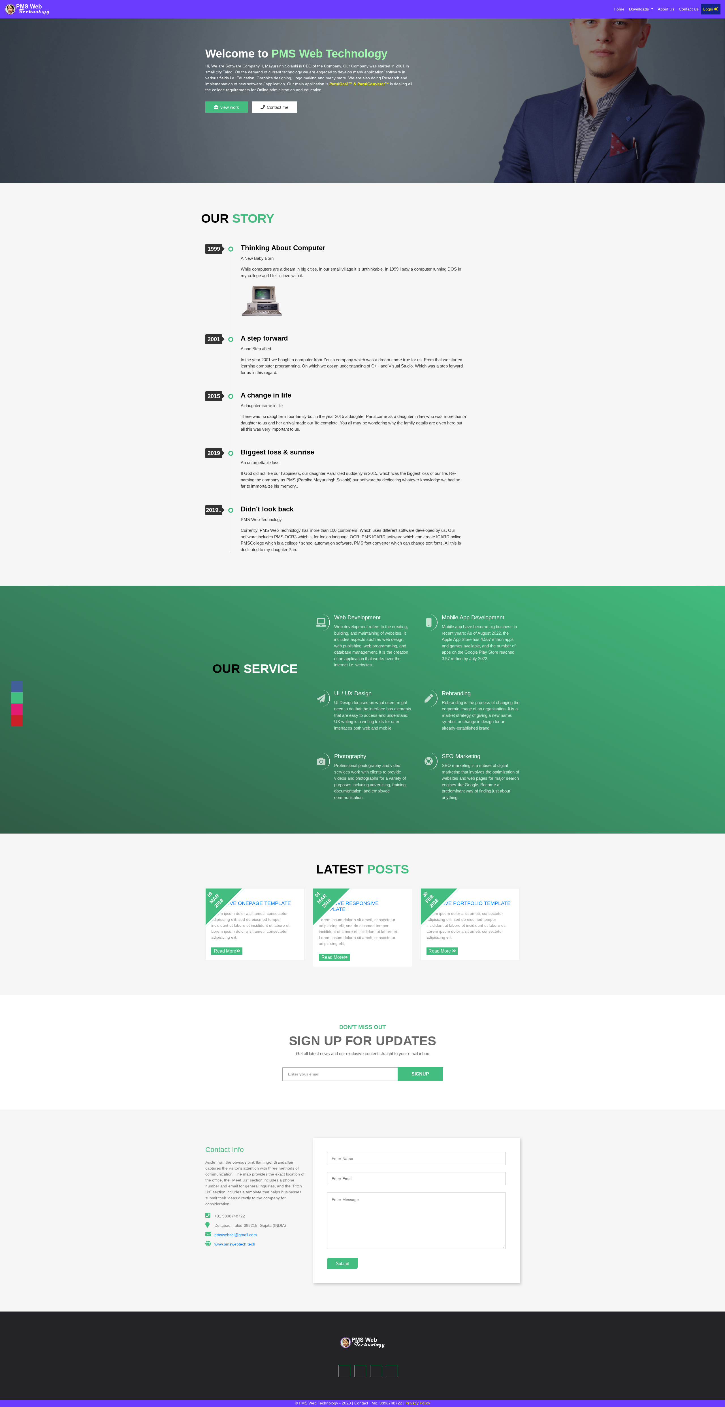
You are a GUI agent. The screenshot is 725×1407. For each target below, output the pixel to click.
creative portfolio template (469, 903)
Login (708, 9)
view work (229, 107)
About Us (666, 9)
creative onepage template (251, 903)
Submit (342, 1263)
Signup (420, 1074)
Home (620, 9)
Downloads (639, 9)
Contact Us (689, 9)
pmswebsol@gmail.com (235, 1234)
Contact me (277, 107)
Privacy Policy (418, 1403)
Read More (225, 951)
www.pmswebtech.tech (234, 1244)
